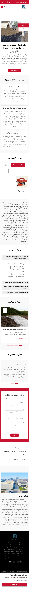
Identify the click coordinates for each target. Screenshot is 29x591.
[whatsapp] (20, 561)
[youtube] (2, 2)
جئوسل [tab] (21, 171)
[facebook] (5, 2)
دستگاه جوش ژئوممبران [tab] (18, 165)
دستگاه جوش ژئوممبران (21, 190)
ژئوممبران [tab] (12, 171)
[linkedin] (9, 2)
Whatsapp (25, 29)
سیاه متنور (16, 459)
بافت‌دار (23, 459)
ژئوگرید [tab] (5, 165)
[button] (20, 345)
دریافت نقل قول (14, 70)
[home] (23, 7)
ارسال (14, 435)
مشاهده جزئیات (22, 182)
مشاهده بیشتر (22, 338)
